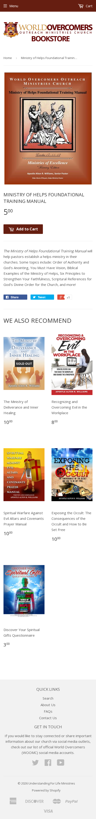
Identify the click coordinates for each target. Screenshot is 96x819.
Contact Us (48, 717)
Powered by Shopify (46, 790)
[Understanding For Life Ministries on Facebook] (48, 764)
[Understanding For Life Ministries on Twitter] (35, 764)
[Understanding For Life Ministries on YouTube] (60, 764)
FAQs (48, 711)
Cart (89, 5)
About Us (48, 704)
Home (7, 58)
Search (48, 698)
